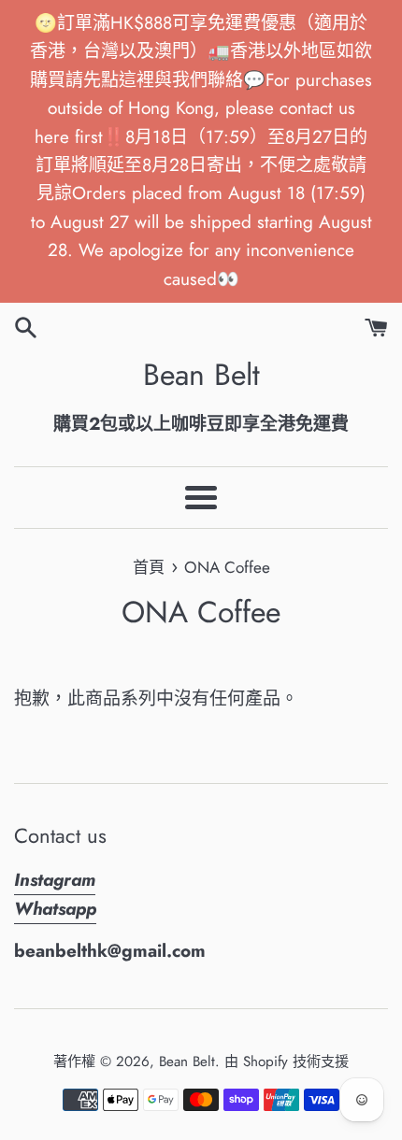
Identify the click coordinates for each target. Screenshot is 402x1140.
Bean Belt (201, 375)
